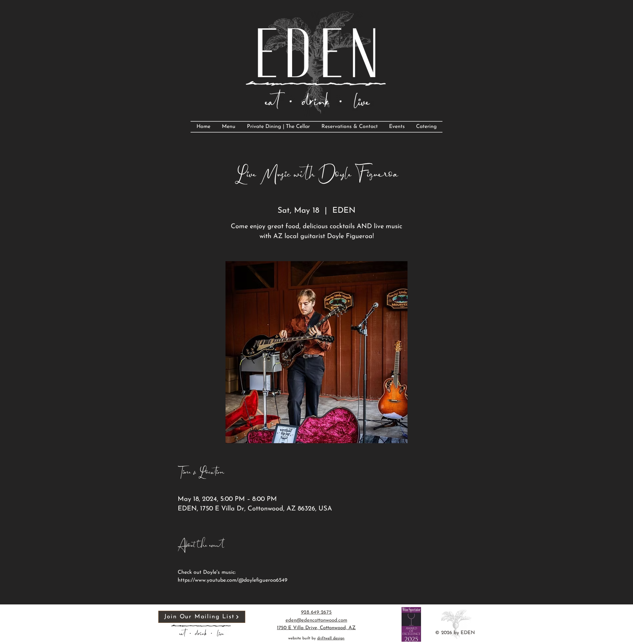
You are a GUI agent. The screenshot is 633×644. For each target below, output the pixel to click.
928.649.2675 (316, 612)
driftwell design (331, 638)
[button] (201, 617)
